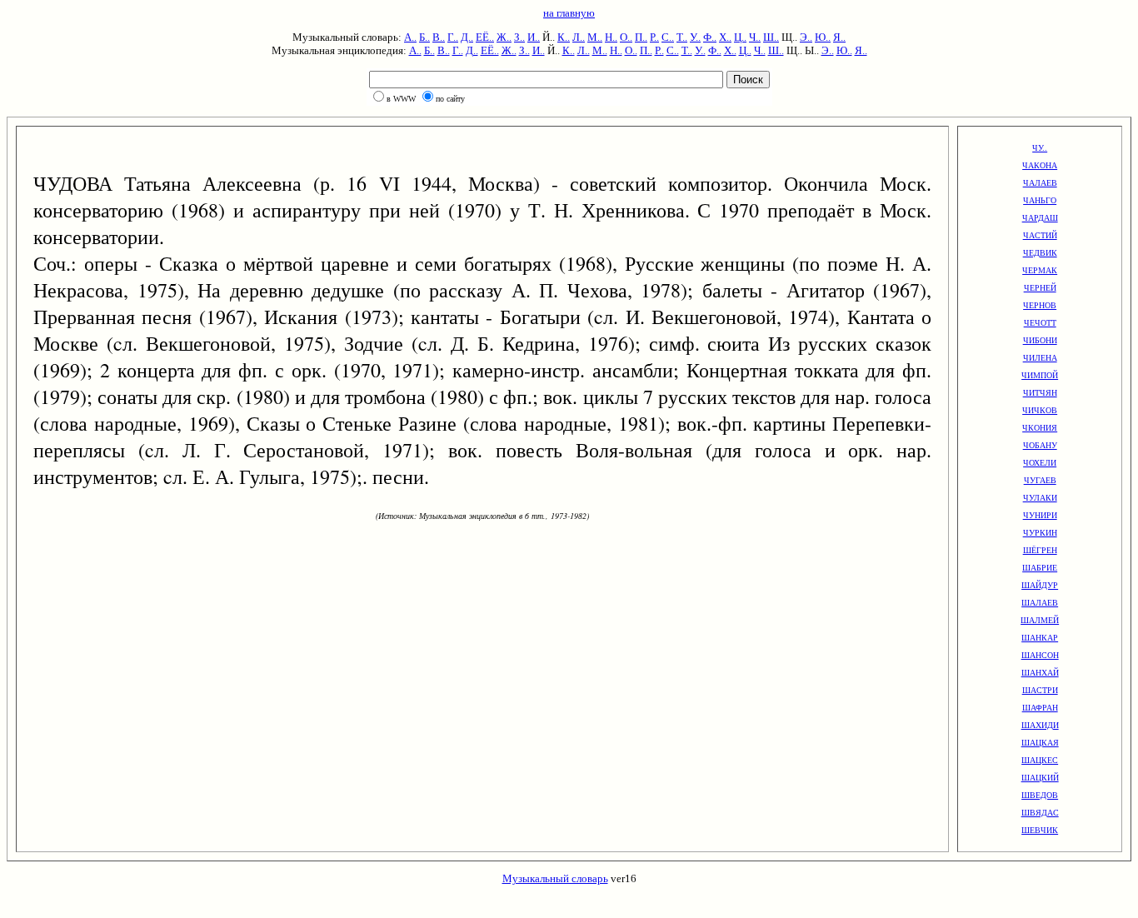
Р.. (654, 37)
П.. (641, 37)
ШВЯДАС (1040, 812)
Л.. (578, 37)
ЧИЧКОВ (1039, 410)
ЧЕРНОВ (1039, 305)
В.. (438, 37)
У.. (695, 37)
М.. (594, 37)
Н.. (611, 37)
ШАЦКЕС (1039, 760)
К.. (563, 37)
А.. (410, 37)
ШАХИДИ (1040, 725)
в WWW (401, 98)
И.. (533, 37)
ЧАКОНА (1039, 165)
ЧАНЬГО (1039, 200)
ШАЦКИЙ (1040, 777)
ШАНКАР (1039, 637)
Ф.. (709, 37)
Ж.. (504, 37)
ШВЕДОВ (1039, 795)
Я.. (839, 37)
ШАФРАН (1040, 707)
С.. (667, 37)
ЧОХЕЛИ (1039, 462)
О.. (626, 37)
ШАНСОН (1040, 655)
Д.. (467, 37)
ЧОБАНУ (1040, 445)
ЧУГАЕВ (1040, 480)
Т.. (681, 37)
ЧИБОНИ (1040, 340)
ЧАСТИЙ (1040, 235)
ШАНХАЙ (1040, 672)
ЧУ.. (1039, 147)
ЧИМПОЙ (1039, 375)
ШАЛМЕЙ (1040, 620)
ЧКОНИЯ (1039, 427)
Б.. (424, 37)
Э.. (806, 37)
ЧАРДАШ (1040, 217)
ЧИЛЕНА (1040, 357)
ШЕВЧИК (1039, 830)
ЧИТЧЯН (1040, 392)
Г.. (452, 37)
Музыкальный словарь (555, 878)
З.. (519, 37)
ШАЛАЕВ (1039, 602)
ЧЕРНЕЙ (1040, 287)
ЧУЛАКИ (1040, 497)
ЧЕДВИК (1040, 252)
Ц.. (740, 37)
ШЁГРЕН (1040, 550)
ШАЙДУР (1039, 585)
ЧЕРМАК (1039, 270)
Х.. (725, 37)
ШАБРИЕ (1039, 567)
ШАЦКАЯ (1040, 742)
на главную (569, 13)
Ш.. (771, 37)
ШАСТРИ (1040, 690)
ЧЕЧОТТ (1040, 322)
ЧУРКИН (1040, 532)
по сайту (450, 98)
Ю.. (823, 37)
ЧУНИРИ (1040, 515)
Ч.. (755, 37)
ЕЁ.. (485, 37)
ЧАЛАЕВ (1040, 182)
